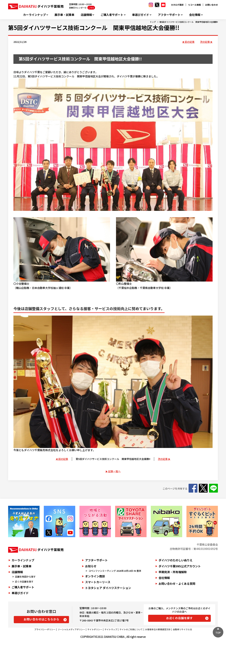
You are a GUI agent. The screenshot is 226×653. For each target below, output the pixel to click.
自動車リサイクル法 (182, 629)
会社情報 (194, 15)
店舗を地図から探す (25, 576)
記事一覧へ (114, 471)
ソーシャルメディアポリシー (71, 629)
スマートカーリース (97, 582)
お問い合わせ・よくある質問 (177, 583)
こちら (91, 7)
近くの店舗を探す (24, 581)
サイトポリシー (94, 629)
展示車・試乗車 (64, 15)
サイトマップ (111, 629)
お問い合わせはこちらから (41, 619)
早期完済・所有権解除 (173, 572)
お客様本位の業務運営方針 (158, 629)
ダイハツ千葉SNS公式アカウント (180, 566)
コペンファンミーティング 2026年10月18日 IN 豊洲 (114, 570)
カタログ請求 (177, 4)
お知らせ (90, 566)
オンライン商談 (95, 576)
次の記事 (205, 41)
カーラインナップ (34, 15)
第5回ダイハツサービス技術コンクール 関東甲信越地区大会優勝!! (188, 21)
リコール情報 (194, 4)
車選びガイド (140, 15)
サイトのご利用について (131, 629)
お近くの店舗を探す (179, 618)
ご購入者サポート (112, 15)
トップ (153, 21)
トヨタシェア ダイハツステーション (108, 588)
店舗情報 (86, 15)
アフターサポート (169, 15)
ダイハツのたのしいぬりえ (175, 560)
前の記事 (190, 41)
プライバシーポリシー (44, 629)
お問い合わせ (211, 4)
